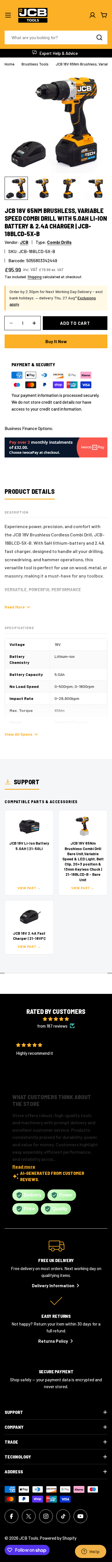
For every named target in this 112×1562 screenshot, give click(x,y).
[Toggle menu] (8, 15)
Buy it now (56, 341)
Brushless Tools (35, 64)
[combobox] (56, 37)
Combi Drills (59, 242)
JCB (24, 242)
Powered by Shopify (58, 1538)
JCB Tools (28, 1538)
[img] (56, 1018)
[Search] (99, 37)
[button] (52, 1079)
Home (9, 64)
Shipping (35, 276)
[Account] (92, 15)
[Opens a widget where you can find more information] (90, 1552)
